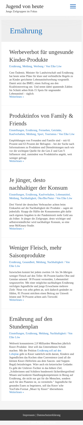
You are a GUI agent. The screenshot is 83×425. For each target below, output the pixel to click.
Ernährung (15, 66)
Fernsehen (44, 130)
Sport (40, 134)
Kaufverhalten (17, 134)
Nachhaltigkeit (28, 198)
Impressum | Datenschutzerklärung (41, 415)
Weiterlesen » (16, 96)
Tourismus (50, 134)
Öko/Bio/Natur (46, 198)
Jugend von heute (24, 6)
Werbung (38, 66)
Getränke (56, 130)
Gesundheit (28, 262)
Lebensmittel (63, 194)
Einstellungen (16, 130)
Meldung (27, 66)
